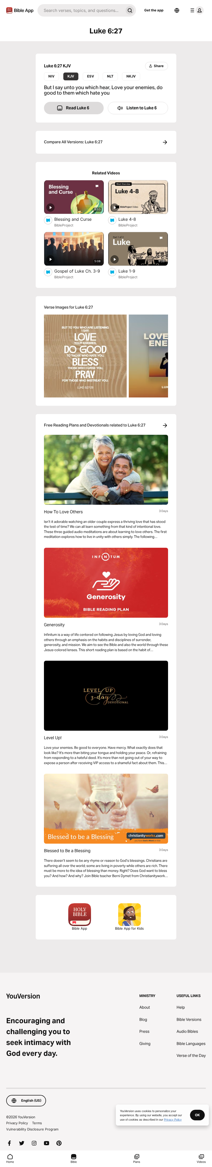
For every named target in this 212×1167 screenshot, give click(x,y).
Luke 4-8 (132, 219)
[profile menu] (196, 10)
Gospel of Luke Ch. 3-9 (79, 271)
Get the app (153, 10)
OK (197, 1115)
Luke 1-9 (132, 271)
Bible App (79, 928)
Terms (37, 1123)
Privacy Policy (17, 1123)
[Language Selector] (177, 10)
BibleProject (63, 225)
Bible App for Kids (129, 928)
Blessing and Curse (78, 219)
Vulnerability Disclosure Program (32, 1129)
